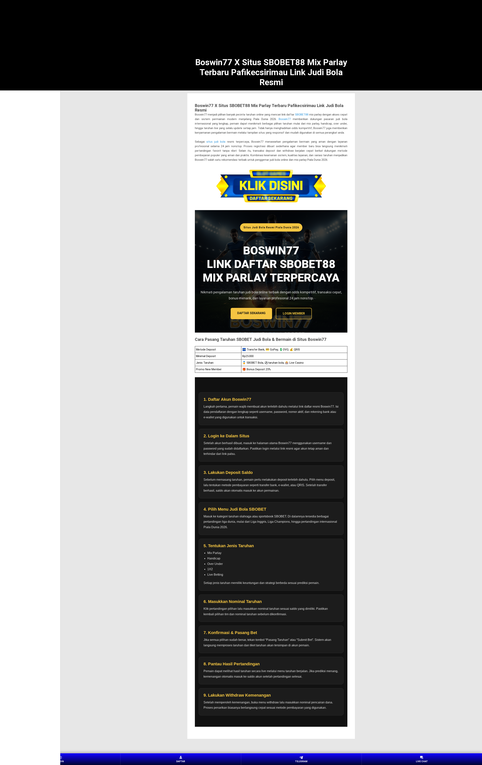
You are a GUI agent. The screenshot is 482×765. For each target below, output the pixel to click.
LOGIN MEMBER (294, 313)
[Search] (352, 9)
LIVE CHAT (422, 761)
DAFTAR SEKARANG (251, 313)
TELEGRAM (301, 761)
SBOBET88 (301, 114)
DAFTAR (180, 761)
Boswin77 (285, 119)
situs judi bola (215, 141)
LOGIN (60, 761)
